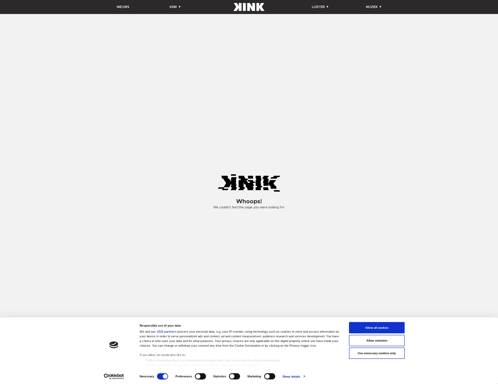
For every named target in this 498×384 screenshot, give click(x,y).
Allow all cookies (376, 327)
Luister (318, 7)
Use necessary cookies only (377, 353)
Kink (173, 7)
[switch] (200, 376)
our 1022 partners (164, 331)
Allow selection (377, 340)
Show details (291, 376)
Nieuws (123, 7)
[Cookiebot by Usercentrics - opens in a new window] (114, 376)
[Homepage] (249, 7)
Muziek (372, 7)
